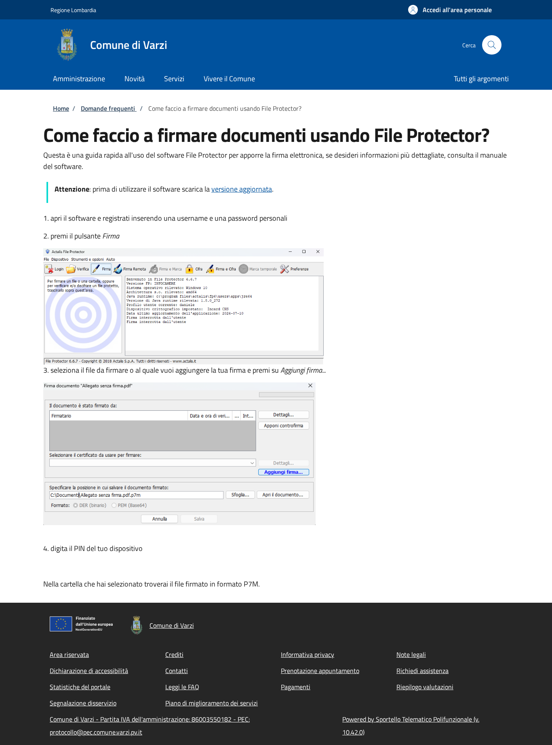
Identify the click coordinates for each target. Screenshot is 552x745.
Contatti (176, 670)
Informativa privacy (307, 654)
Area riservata (69, 654)
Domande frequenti (109, 108)
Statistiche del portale (80, 687)
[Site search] (491, 45)
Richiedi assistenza (422, 670)
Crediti (174, 654)
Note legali (411, 654)
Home (61, 108)
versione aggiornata (241, 189)
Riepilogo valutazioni (424, 687)
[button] (449, 9)
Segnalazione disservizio (83, 703)
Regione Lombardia (73, 10)
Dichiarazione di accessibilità (89, 670)
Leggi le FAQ (182, 687)
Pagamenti (295, 687)
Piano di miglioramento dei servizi (211, 703)
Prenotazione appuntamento (320, 670)
